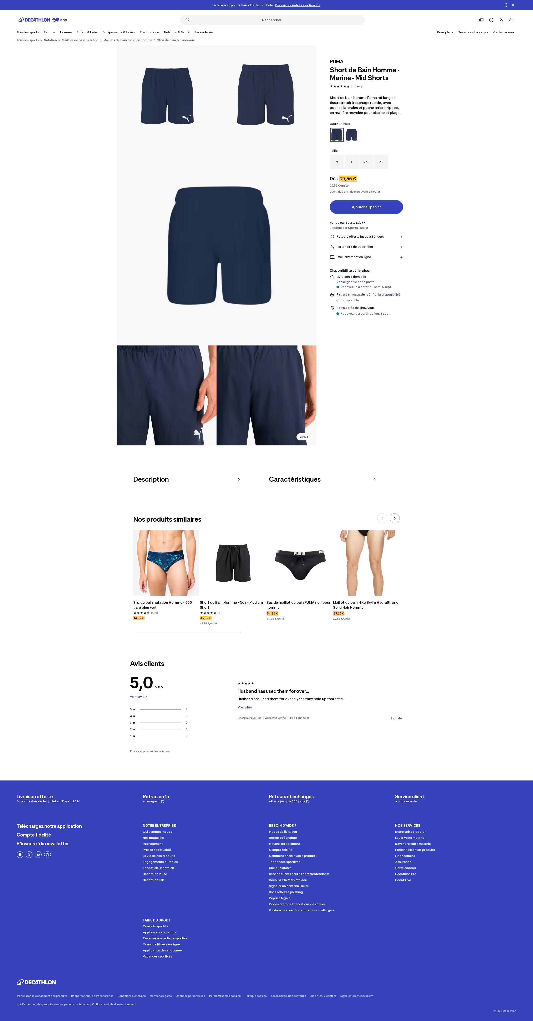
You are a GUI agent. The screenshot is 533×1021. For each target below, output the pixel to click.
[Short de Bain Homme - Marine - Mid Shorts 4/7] (167, 395)
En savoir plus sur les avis (147, 751)
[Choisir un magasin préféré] (481, 20)
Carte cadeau (503, 32)
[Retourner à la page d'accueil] (43, 19)
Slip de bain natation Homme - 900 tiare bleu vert (162, 605)
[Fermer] (513, 5)
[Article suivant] (395, 518)
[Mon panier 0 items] (511, 20)
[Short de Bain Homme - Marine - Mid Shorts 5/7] (266, 395)
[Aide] (491, 20)
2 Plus (304, 436)
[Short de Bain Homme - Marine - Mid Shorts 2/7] (167, 96)
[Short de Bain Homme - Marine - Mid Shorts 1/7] (266, 96)
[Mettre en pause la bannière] (506, 5)
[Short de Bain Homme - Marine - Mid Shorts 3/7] (216, 245)
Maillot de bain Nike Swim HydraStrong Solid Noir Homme (366, 605)
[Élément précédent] (382, 518)
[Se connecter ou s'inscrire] (501, 20)
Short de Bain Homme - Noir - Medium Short (231, 605)
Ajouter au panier (366, 207)
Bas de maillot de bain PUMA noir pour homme (298, 605)
